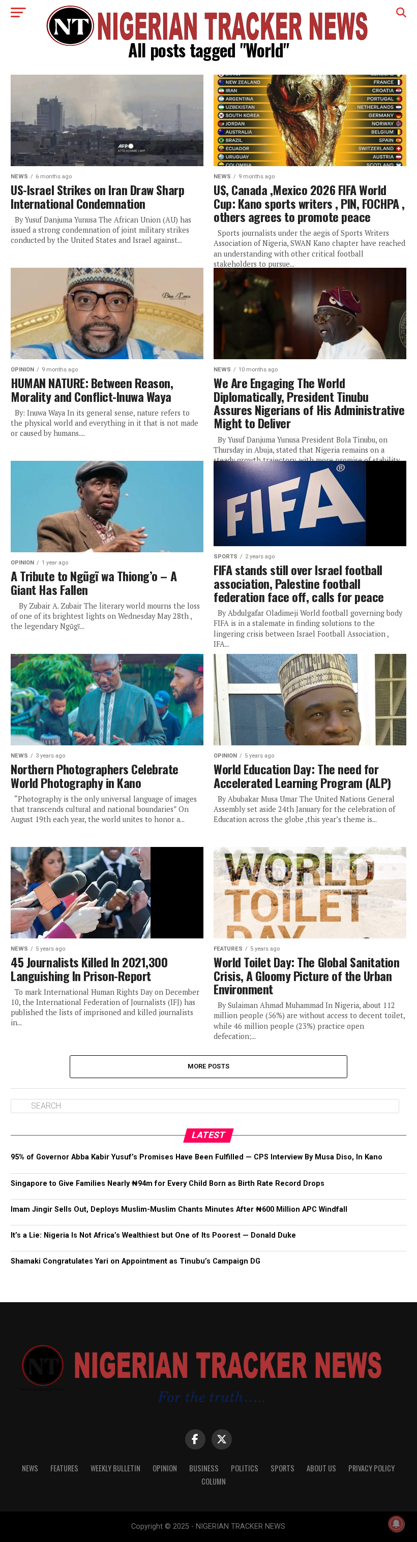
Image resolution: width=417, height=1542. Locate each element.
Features (64, 1468)
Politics (244, 1468)
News (30, 1468)
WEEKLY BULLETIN (115, 1468)
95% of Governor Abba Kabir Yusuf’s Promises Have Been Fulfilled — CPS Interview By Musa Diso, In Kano (196, 1157)
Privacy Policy (371, 1468)
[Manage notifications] (396, 1524)
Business (204, 1468)
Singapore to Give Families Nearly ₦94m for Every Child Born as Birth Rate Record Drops (167, 1183)
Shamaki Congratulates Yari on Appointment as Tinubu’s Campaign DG (135, 1261)
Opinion (165, 1468)
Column (213, 1481)
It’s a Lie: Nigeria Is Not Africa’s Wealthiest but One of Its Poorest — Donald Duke (153, 1235)
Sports (282, 1468)
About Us (321, 1468)
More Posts (209, 1066)
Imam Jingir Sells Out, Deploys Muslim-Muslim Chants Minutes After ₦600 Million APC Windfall (179, 1209)
